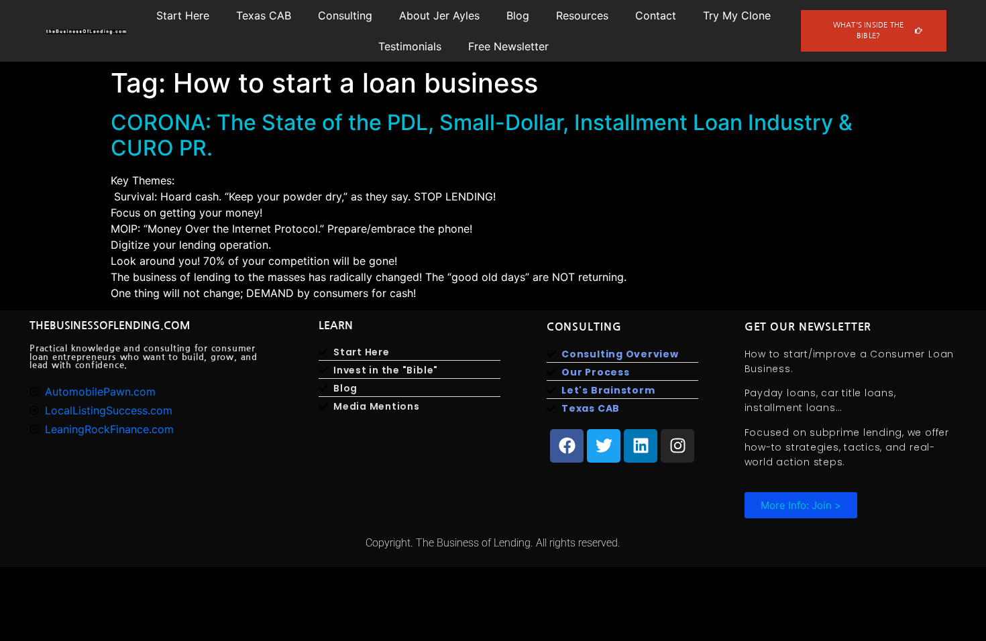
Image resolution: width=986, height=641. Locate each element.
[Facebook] (567, 446)
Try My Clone (737, 15)
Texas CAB (263, 15)
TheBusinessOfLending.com (110, 325)
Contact (655, 15)
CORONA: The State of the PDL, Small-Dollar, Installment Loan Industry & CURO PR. (482, 135)
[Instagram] (677, 446)
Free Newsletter (508, 46)
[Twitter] (603, 446)
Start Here (182, 15)
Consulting (345, 15)
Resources (582, 15)
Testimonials (409, 46)
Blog (517, 15)
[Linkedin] (640, 446)
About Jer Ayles (439, 15)
